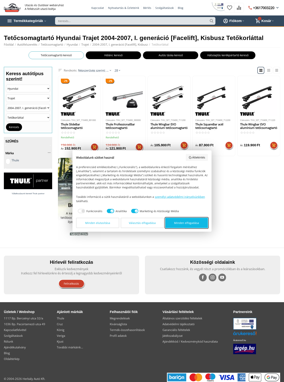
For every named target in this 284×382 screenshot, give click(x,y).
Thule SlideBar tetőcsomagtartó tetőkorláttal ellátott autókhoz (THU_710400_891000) (76, 126)
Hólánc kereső (113, 55)
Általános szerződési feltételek (182, 318)
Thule (15, 160)
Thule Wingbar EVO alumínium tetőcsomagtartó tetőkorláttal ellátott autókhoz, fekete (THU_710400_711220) (258, 126)
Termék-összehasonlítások (127, 330)
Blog (180, 8)
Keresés (14, 127)
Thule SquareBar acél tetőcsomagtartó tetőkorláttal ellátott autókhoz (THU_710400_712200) (210, 126)
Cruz (60, 324)
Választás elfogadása (142, 223)
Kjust (60, 341)
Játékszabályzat (172, 336)
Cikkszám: (66, 120)
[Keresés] (211, 21)
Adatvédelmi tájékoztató (178, 324)
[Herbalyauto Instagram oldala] (212, 277)
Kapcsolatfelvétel (15, 330)
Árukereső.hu (239, 340)
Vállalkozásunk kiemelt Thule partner (28, 193)
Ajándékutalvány (15, 347)
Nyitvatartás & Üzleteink (123, 8)
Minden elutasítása (97, 223)
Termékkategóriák (28, 20)
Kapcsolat (97, 8)
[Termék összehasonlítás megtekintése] (239, 10)
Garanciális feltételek (176, 330)
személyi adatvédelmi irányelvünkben (180, 197)
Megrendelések (120, 318)
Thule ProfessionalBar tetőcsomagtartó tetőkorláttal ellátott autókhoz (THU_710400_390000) (121, 126)
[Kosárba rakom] (94, 147)
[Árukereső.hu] (250, 335)
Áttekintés (198, 157)
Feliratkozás (71, 283)
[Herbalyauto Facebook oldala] (203, 277)
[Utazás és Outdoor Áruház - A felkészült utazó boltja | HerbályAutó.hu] (12, 7)
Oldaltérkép (12, 359)
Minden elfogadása (186, 223)
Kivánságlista (118, 324)
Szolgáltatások (164, 8)
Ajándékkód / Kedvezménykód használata (190, 341)
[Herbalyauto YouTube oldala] (222, 277)
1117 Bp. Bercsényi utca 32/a (23, 318)
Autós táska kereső (171, 55)
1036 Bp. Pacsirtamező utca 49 (24, 324)
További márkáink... (70, 347)
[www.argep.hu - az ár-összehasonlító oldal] (244, 349)
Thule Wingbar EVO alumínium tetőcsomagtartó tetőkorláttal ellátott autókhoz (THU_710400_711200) (169, 126)
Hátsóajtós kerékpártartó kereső (227, 55)
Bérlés (147, 8)
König (60, 330)
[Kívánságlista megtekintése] (229, 10)
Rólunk (8, 341)
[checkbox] (89, 211)
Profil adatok (118, 336)
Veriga (61, 336)
